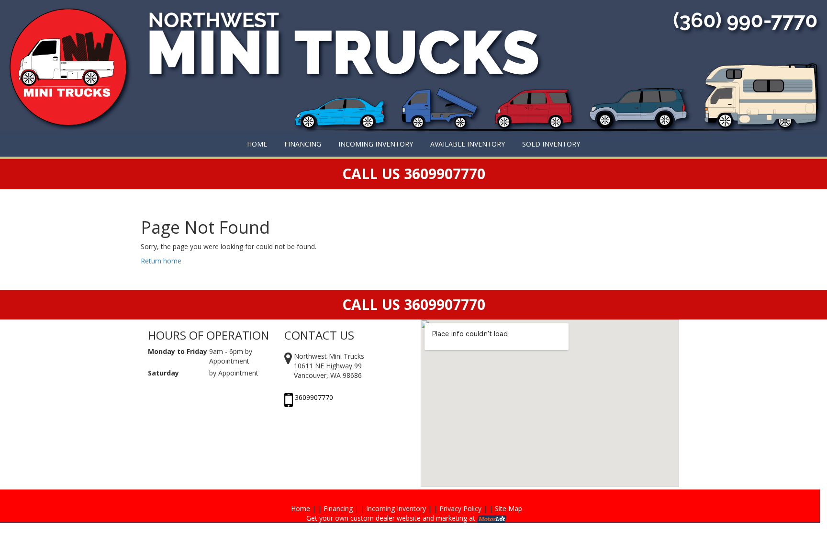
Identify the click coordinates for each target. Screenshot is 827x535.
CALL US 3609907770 (413, 304)
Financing (338, 508)
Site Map (508, 508)
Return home (161, 260)
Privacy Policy (460, 508)
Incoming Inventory (396, 508)
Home (300, 508)
